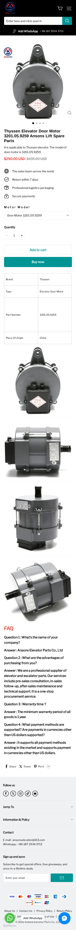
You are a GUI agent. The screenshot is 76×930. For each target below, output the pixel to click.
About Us (9, 910)
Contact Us (25, 910)
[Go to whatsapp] (10, 918)
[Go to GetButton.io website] (9, 926)
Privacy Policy (44, 910)
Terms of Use (46, 916)
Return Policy (64, 910)
